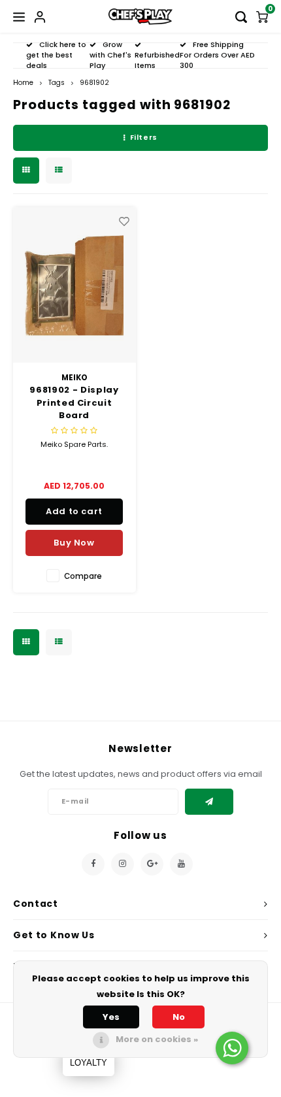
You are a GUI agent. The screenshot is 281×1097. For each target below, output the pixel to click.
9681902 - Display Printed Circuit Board (73, 402)
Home (23, 83)
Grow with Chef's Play (110, 55)
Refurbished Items (157, 60)
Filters (143, 137)
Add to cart (74, 511)
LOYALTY (88, 1063)
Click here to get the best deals (56, 55)
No (179, 1017)
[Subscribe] (209, 802)
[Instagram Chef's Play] (122, 864)
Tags (56, 83)
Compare (83, 576)
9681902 (94, 83)
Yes (111, 1017)
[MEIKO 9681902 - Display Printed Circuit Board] (74, 285)
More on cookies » (157, 1039)
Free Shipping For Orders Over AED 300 (217, 55)
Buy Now (74, 542)
